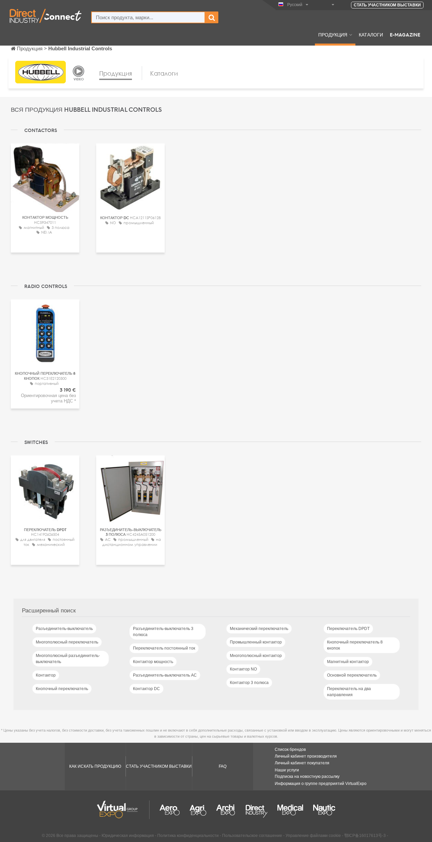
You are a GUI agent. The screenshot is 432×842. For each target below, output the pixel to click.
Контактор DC (146, 688)
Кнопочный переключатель (62, 688)
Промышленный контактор (256, 642)
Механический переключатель (259, 628)
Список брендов (290, 749)
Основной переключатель (352, 675)
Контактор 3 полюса (249, 682)
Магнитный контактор (348, 661)
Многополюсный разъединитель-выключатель (68, 658)
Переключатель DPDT (348, 628)
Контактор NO (243, 669)
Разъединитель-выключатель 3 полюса (163, 631)
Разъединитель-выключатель (64, 628)
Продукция (332, 34)
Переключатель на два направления (349, 691)
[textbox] (148, 17)
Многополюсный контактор (256, 655)
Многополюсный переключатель (67, 642)
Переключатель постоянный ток (164, 648)
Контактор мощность (153, 661)
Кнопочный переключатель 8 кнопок (355, 645)
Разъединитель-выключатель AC (165, 675)
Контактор (46, 675)
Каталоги (371, 34)
